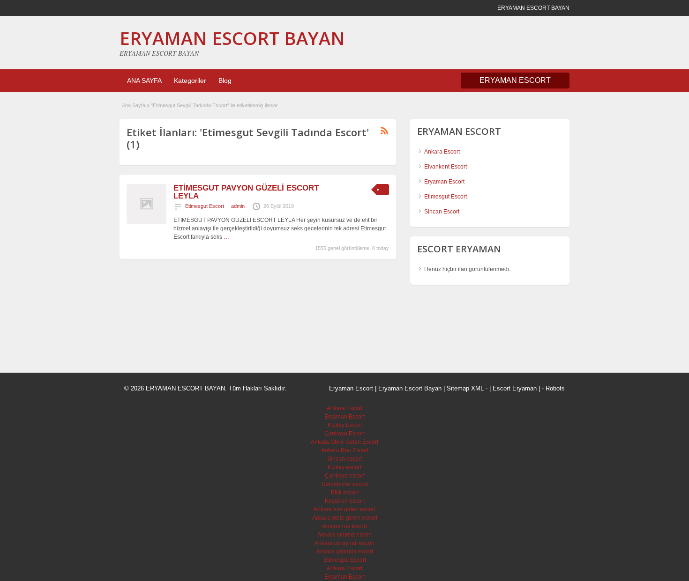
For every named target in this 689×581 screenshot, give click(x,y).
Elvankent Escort (445, 166)
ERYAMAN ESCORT (515, 80)
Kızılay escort (344, 467)
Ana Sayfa (133, 105)
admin (238, 206)
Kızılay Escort (345, 425)
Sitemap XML (465, 388)
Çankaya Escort (344, 433)
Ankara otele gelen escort (344, 518)
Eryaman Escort (444, 181)
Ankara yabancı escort (344, 551)
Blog (225, 80)
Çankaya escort (345, 475)
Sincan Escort (441, 211)
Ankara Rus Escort (344, 450)
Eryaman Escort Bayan (410, 388)
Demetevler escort (345, 484)
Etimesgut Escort (204, 206)
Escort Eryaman (515, 388)
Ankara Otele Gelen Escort (344, 442)
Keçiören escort (345, 501)
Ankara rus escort (344, 526)
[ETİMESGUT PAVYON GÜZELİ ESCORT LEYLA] (146, 222)
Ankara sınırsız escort (344, 534)
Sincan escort (344, 459)
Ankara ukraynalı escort (344, 543)
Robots (555, 388)
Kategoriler (190, 80)
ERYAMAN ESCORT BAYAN (232, 38)
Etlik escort (345, 492)
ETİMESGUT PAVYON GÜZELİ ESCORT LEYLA (246, 192)
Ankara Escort (442, 151)
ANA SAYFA (144, 80)
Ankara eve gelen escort (344, 509)
